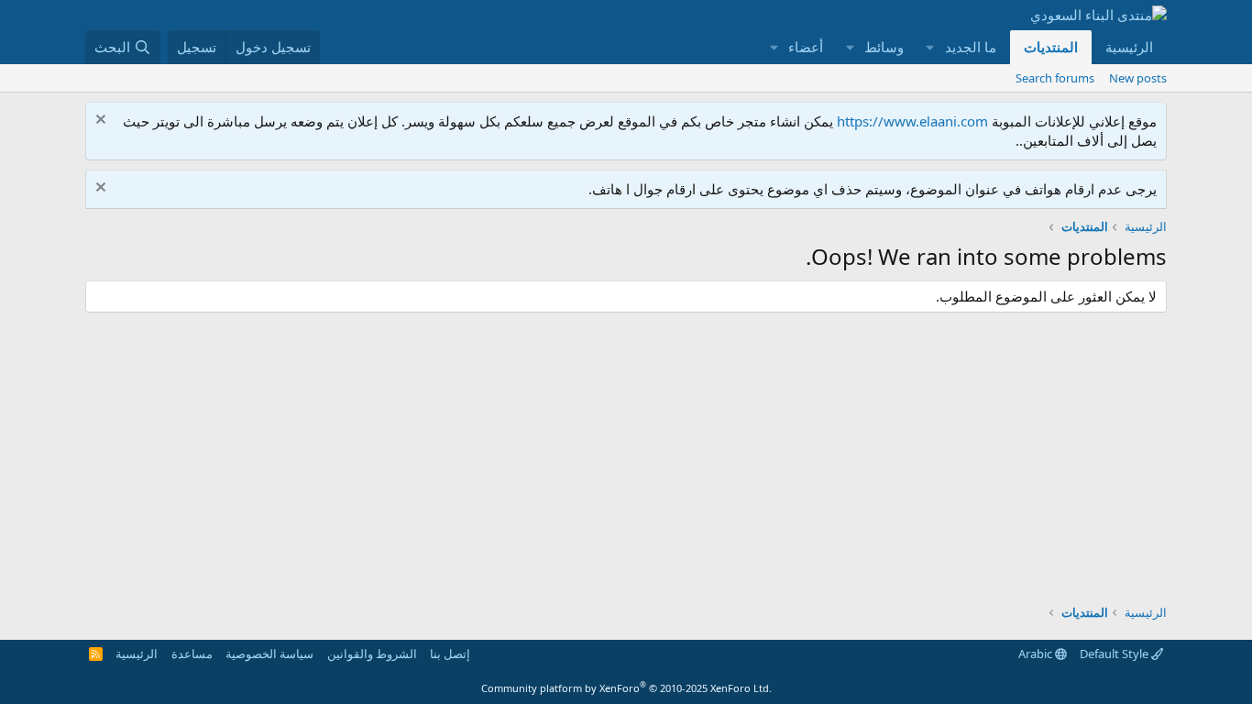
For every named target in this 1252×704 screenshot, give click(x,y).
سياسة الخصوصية (269, 653)
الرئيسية (1129, 47)
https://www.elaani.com (912, 121)
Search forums (1055, 78)
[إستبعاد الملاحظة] (103, 121)
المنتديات (1051, 47)
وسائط (884, 47)
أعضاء (805, 47)
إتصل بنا (450, 653)
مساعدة (192, 653)
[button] (930, 47)
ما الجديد (970, 47)
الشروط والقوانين (372, 653)
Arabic (1036, 653)
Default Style (1115, 653)
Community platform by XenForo (626, 688)
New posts (1138, 78)
